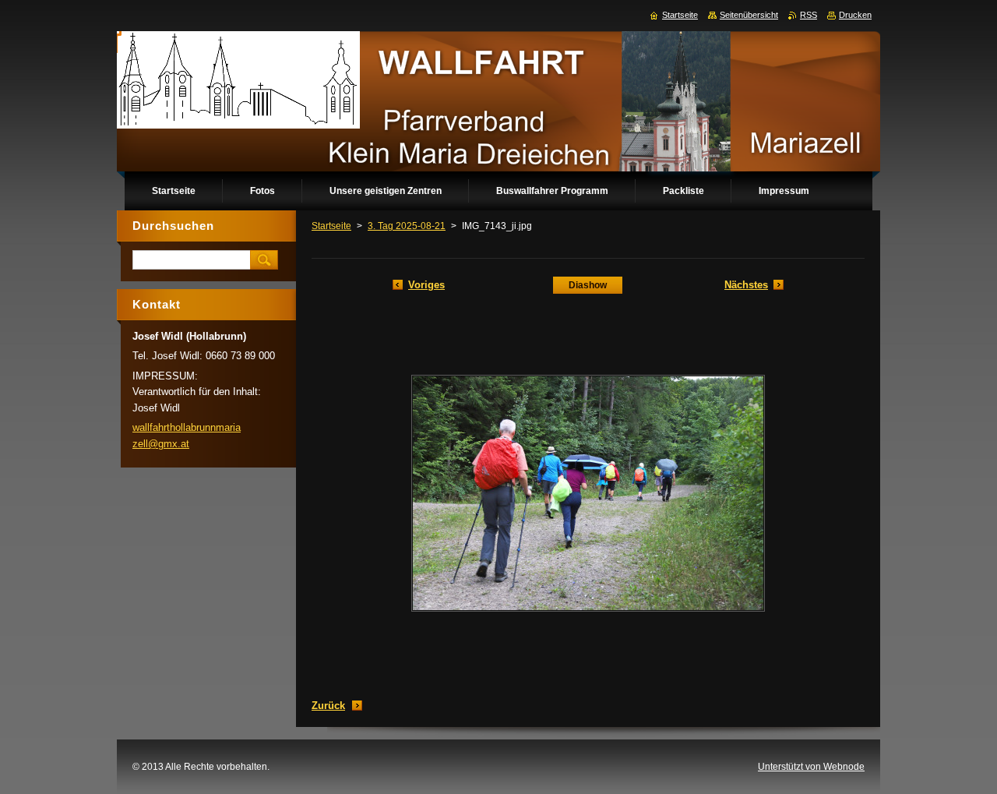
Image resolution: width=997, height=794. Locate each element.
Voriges (426, 285)
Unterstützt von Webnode (811, 766)
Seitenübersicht (749, 14)
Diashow (588, 285)
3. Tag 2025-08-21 (407, 226)
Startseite (331, 226)
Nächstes (746, 285)
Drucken (855, 14)
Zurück (328, 705)
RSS (808, 14)
